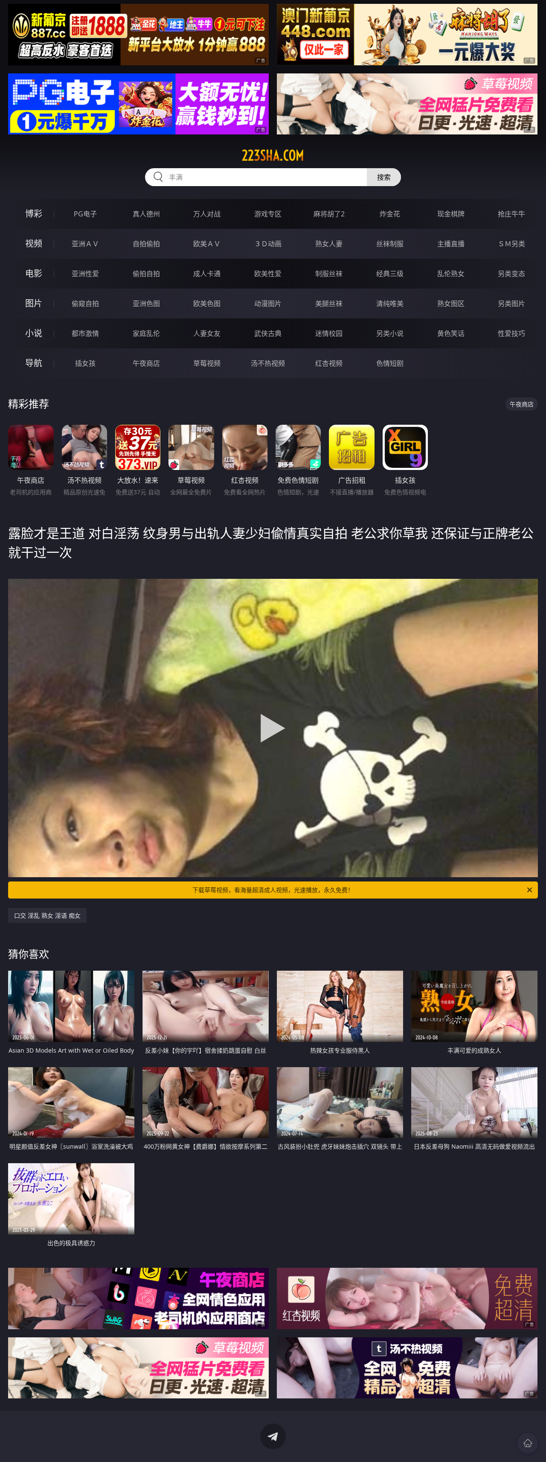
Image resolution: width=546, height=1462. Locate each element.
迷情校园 (329, 333)
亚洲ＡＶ (85, 243)
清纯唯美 (390, 303)
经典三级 (390, 273)
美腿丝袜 (329, 303)
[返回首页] (527, 1443)
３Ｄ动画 (268, 243)
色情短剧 (390, 363)
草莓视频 (207, 363)
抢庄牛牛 (511, 214)
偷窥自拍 (85, 303)
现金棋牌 (451, 214)
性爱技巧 (511, 333)
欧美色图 (207, 303)
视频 (33, 243)
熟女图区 (451, 303)
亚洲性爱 (85, 273)
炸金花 (390, 214)
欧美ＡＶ (207, 243)
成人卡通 (207, 273)
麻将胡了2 (329, 214)
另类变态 (511, 273)
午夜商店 (146, 363)
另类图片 (511, 303)
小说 (33, 333)
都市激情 (85, 333)
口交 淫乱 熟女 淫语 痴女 (47, 915)
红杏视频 (329, 363)
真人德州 (146, 214)
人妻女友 (207, 333)
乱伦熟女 (451, 273)
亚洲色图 (146, 303)
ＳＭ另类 (511, 243)
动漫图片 (268, 303)
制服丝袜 (329, 273)
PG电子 (85, 214)
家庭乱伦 (146, 333)
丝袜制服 (390, 243)
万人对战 (207, 214)
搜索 (384, 177)
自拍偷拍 (146, 243)
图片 (33, 303)
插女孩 (85, 363)
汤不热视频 (268, 363)
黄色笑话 (451, 333)
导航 (33, 363)
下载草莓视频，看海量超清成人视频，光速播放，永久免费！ (273, 890)
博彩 (33, 213)
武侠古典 (268, 333)
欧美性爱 (268, 273)
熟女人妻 (329, 243)
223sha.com (273, 155)
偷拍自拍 (146, 273)
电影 (33, 273)
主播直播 (451, 243)
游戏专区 (268, 214)
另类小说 (390, 333)
